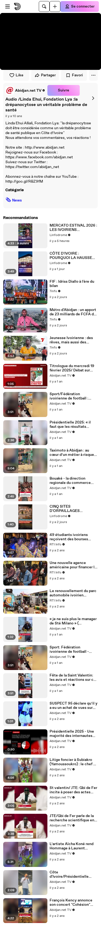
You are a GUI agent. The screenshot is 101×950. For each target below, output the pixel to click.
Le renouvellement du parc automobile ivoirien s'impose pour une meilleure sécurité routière (73, 593)
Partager (48, 75)
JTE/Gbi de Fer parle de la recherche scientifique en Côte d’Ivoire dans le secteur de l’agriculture (72, 818)
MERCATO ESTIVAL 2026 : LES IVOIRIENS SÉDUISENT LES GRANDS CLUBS (73, 227)
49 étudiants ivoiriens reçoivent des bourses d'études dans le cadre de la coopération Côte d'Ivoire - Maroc (73, 537)
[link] (25, 90)
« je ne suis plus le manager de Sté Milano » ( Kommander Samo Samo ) (73, 621)
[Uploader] (55, 6)
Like (19, 75)
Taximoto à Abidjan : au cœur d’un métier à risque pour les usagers (72, 452)
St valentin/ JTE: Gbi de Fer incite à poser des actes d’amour (73, 790)
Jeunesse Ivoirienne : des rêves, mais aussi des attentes (71, 340)
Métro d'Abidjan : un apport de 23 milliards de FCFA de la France (73, 312)
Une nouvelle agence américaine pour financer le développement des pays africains (73, 565)
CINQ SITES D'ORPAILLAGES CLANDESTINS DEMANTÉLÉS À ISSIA (70, 508)
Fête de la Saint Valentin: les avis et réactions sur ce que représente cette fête (73, 677)
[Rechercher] (44, 6)
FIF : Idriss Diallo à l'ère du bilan (72, 283)
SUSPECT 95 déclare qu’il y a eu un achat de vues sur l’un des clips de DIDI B (73, 705)
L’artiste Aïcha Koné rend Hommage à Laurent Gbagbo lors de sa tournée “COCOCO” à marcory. (72, 846)
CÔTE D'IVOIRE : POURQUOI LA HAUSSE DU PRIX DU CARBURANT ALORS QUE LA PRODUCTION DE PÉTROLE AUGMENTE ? (72, 255)
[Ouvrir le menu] (7, 6)
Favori (77, 75)
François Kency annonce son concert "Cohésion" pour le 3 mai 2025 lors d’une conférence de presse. (71, 902)
